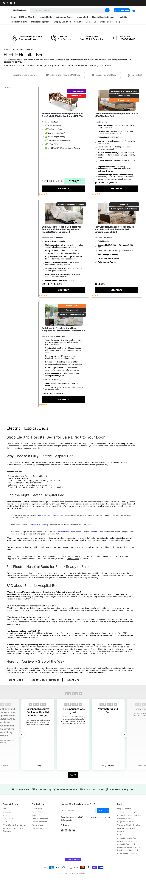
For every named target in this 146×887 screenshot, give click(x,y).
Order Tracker (106, 22)
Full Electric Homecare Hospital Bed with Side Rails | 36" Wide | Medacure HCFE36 (62, 114)
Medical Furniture (18, 22)
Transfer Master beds (66, 531)
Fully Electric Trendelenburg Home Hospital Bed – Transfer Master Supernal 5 (63, 329)
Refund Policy (37, 812)
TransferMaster (48, 238)
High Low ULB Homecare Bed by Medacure (69, 653)
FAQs (5, 822)
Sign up (101, 810)
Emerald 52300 (38, 524)
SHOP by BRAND (27, 17)
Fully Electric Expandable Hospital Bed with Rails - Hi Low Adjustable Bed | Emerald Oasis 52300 (114, 229)
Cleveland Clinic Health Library (129, 825)
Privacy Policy (37, 809)
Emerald (98, 238)
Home (13, 17)
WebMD (120, 831)
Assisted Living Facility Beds (128, 812)
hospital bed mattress (55, 547)
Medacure (46, 122)
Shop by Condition (62, 22)
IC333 (9, 635)
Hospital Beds (45, 17)
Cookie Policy (37, 828)
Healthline (121, 835)
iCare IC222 (122, 633)
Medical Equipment (40, 22)
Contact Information (39, 822)
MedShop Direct (103, 668)
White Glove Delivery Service (14, 825)
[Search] (107, 10)
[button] (21, 734)
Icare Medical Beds (124, 818)
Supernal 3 (94, 531)
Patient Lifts (73, 680)
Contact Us (91, 22)
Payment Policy (38, 825)
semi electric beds (109, 556)
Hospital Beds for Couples (127, 853)
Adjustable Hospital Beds (127, 838)
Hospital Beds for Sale (126, 822)
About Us (78, 22)
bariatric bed (46, 556)
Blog (118, 22)
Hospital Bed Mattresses (103, 17)
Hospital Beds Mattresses (44, 680)
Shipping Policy (38, 815)
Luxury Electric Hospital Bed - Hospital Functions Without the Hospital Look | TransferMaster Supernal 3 (61, 229)
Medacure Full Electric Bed (51, 515)
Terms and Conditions (40, 818)
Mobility (123, 17)
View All (73, 775)
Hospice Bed (82, 17)
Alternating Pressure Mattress (129, 815)
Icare (97, 122)
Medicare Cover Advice (126, 828)
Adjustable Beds (64, 17)
